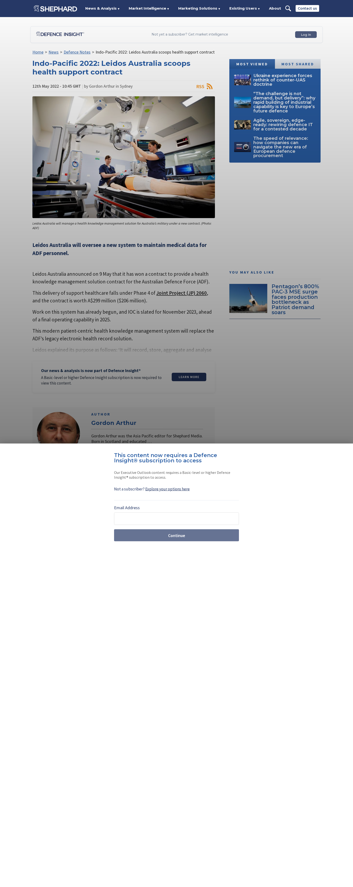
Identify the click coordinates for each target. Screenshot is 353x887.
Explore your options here (167, 489)
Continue (176, 535)
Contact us (307, 8)
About (275, 8)
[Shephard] (55, 8)
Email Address (127, 507)
